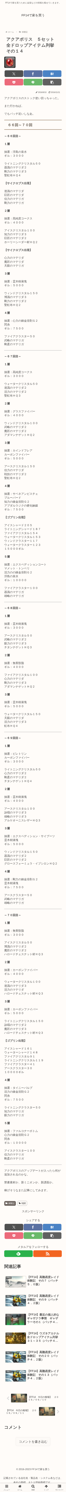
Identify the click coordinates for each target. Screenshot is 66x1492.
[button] (52, 82)
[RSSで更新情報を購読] (47, 1253)
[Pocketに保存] (14, 82)
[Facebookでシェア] (33, 73)
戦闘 (23, 1203)
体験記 (11, 1203)
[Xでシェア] (14, 73)
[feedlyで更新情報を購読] (18, 1253)
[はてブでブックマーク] (52, 73)
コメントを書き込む (33, 1441)
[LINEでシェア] (33, 82)
